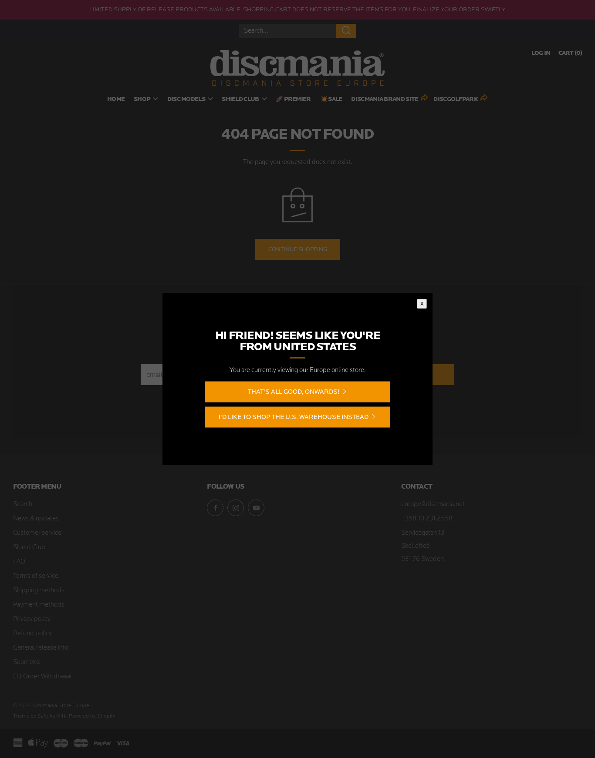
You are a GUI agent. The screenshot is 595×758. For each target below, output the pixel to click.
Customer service (37, 533)
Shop (142, 99)
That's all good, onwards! (293, 392)
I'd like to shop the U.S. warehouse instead (293, 417)
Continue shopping (297, 249)
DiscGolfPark (455, 99)
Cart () (570, 53)
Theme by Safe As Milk (39, 716)
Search (22, 504)
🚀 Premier (293, 99)
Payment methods (38, 605)
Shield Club (240, 99)
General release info (40, 648)
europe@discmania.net (433, 504)
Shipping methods (38, 590)
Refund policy (32, 634)
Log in (541, 53)
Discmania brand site (384, 99)
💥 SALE (331, 99)
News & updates (36, 519)
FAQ (19, 562)
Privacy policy (32, 619)
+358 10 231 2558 (427, 519)
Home (116, 99)
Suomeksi (27, 662)
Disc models (186, 99)
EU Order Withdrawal (42, 677)
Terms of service (35, 576)
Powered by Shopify (92, 716)
